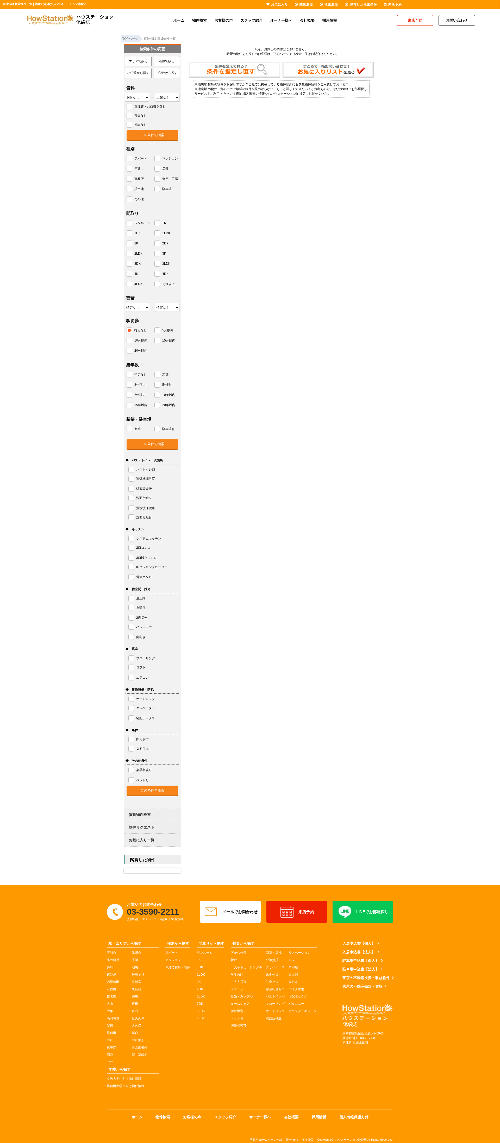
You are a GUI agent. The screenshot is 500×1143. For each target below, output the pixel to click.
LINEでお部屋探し (372, 912)
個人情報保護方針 (353, 1117)
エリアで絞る (138, 61)
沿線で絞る (166, 61)
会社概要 (307, 20)
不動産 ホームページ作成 (266, 1139)
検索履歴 (331, 4)
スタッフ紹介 (251, 20)
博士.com (292, 1139)
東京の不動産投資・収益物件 (366, 978)
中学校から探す (167, 73)
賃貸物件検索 (140, 814)
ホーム (178, 20)
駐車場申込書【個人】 (360, 960)
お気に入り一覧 (141, 840)
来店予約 (306, 912)
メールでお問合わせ (240, 912)
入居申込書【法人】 (358, 952)
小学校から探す (138, 73)
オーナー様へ (281, 20)
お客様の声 (224, 20)
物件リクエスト (141, 827)
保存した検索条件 (363, 4)
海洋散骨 (307, 1139)
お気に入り (279, 4)
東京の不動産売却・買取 (362, 986)
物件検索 (199, 20)
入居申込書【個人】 (358, 943)
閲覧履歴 (306, 4)
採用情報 (329, 20)
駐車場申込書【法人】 (360, 969)
